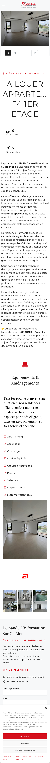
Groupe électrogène (19, 465)
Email (5, 698)
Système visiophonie (19, 495)
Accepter (25, 736)
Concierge (13, 451)
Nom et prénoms (11, 688)
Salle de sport (15, 480)
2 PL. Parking (15, 436)
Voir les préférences (25, 750)
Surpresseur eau (17, 487)
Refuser (25, 743)
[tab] (8, 53)
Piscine (11, 473)
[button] (46, 708)
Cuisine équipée (17, 458)
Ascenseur (13, 444)
